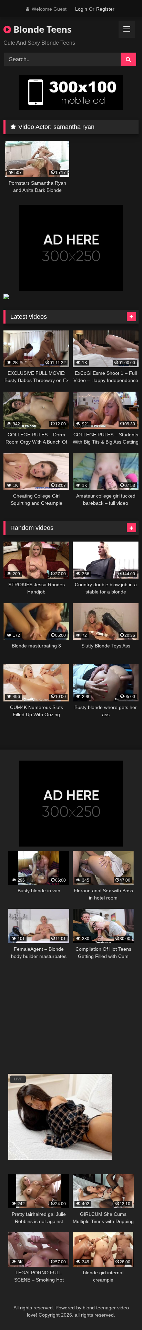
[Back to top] (120, 1309)
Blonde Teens (41, 29)
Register (105, 9)
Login (81, 9)
